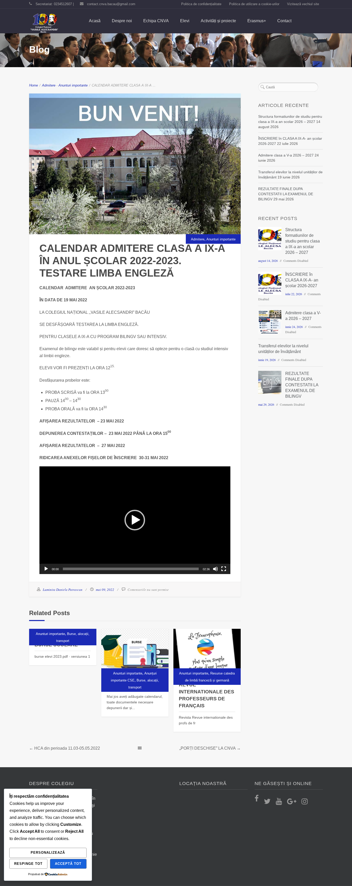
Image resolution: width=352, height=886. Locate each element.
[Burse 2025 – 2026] (135, 653)
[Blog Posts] (139, 748)
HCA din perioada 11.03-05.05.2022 (67, 748)
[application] (134, 520)
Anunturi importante (73, 85)
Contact (284, 21)
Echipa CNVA (156, 21)
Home (33, 85)
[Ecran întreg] (223, 568)
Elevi (184, 21)
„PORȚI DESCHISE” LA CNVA (207, 748)
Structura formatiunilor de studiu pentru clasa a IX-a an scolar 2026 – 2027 (302, 241)
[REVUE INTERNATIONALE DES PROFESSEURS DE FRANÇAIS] (207, 653)
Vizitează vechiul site (303, 4)
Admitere (48, 85)
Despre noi (122, 21)
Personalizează (48, 852)
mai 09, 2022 (105, 589)
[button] (134, 520)
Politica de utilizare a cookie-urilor (254, 4)
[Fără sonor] (215, 568)
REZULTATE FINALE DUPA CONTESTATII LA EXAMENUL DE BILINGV (285, 194)
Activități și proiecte (218, 21)
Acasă (94, 21)
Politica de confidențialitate (201, 4)
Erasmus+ (256, 21)
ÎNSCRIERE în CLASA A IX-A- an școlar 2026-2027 (301, 280)
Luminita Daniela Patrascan (62, 589)
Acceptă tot (68, 864)
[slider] (131, 569)
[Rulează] (46, 568)
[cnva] (44, 23)
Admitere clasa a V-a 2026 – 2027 (286, 155)
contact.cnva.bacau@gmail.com (111, 4)
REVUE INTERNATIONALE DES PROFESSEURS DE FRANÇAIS (206, 695)
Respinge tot (28, 864)
